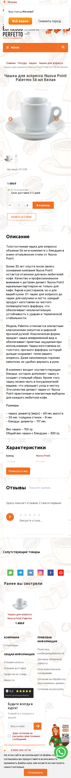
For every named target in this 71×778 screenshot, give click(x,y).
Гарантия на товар (15, 674)
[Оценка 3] (30, 515)
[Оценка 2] (25, 515)
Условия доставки (15, 668)
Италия (40, 461)
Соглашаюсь (35, 772)
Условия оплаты (14, 662)
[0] (48, 33)
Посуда (22, 63)
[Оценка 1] (21, 515)
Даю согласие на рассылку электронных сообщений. (26, 736)
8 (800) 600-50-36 (21, 750)
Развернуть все (18, 471)
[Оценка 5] (39, 515)
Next (56, 119)
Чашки (33, 63)
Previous (10, 119)
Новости (9, 680)
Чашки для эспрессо (51, 63)
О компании (11, 645)
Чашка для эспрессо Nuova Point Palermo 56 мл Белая (19, 618)
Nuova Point (43, 455)
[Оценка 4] (34, 515)
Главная (11, 63)
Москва (12, 2)
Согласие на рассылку (50, 689)
